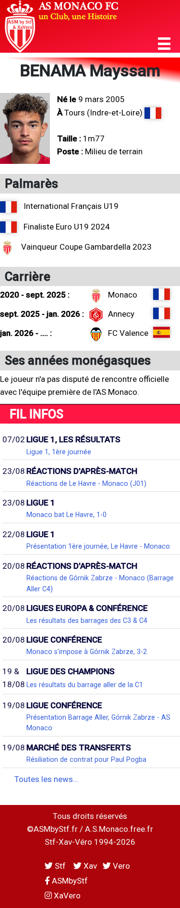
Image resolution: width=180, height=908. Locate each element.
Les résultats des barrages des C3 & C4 (86, 620)
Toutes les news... (46, 779)
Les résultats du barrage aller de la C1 (84, 685)
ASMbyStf (69, 880)
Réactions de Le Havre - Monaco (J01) (86, 483)
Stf (60, 866)
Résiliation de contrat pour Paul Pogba (86, 759)
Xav (89, 866)
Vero (120, 866)
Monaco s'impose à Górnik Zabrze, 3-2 (86, 651)
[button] (164, 43)
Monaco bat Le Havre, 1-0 (66, 514)
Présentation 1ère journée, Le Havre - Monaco (98, 546)
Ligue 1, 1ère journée (58, 452)
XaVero (66, 895)
